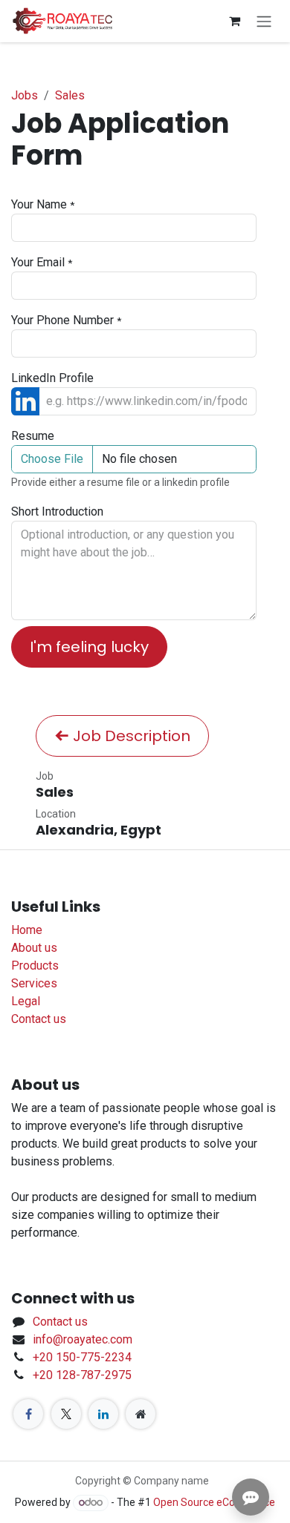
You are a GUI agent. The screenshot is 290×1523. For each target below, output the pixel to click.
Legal (25, 1001)
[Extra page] (140, 1414)
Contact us (38, 1019)
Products (35, 965)
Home (26, 930)
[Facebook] (28, 1414)
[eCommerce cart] (234, 21)
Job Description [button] (129, 736)
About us (34, 948)
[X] (66, 1414)
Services (34, 983)
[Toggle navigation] (264, 21)
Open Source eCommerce (214, 1502)
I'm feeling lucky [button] (89, 646)
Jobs (24, 95)
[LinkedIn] (103, 1414)
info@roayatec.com (82, 1339)
